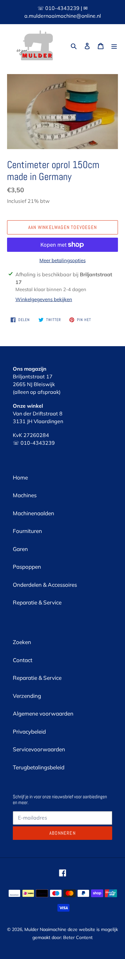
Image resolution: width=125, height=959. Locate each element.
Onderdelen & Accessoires (45, 584)
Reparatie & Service (37, 602)
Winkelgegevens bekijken (43, 299)
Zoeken (22, 642)
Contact (22, 660)
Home (20, 477)
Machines (25, 495)
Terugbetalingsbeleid (38, 767)
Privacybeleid (29, 731)
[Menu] (114, 45)
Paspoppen (27, 566)
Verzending (27, 695)
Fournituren (27, 530)
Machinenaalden (33, 513)
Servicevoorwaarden (39, 749)
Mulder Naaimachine (45, 929)
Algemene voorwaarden (43, 713)
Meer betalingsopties (62, 260)
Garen (20, 549)
